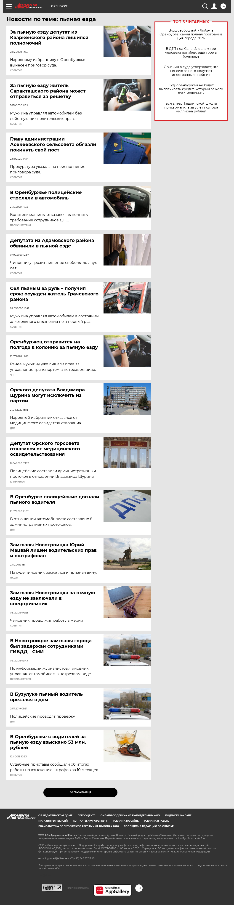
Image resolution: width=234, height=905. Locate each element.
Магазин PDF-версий (53, 820)
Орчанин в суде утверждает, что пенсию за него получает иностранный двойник (191, 71)
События (16, 70)
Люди (14, 578)
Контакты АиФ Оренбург (90, 820)
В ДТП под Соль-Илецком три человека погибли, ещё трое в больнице (191, 52)
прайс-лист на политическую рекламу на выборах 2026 (78, 826)
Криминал (17, 482)
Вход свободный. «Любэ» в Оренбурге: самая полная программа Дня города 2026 (191, 34)
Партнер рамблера (78, 887)
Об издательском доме (55, 815)
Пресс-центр (86, 815)
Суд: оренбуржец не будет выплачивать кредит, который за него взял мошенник (191, 89)
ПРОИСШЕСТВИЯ (20, 225)
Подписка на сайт (178, 815)
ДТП (12, 428)
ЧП (11, 375)
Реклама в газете (156, 820)
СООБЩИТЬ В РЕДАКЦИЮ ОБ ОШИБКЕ (149, 826)
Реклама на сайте (126, 820)
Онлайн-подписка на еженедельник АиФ (130, 815)
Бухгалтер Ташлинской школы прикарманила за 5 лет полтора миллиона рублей (191, 107)
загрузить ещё (80, 792)
